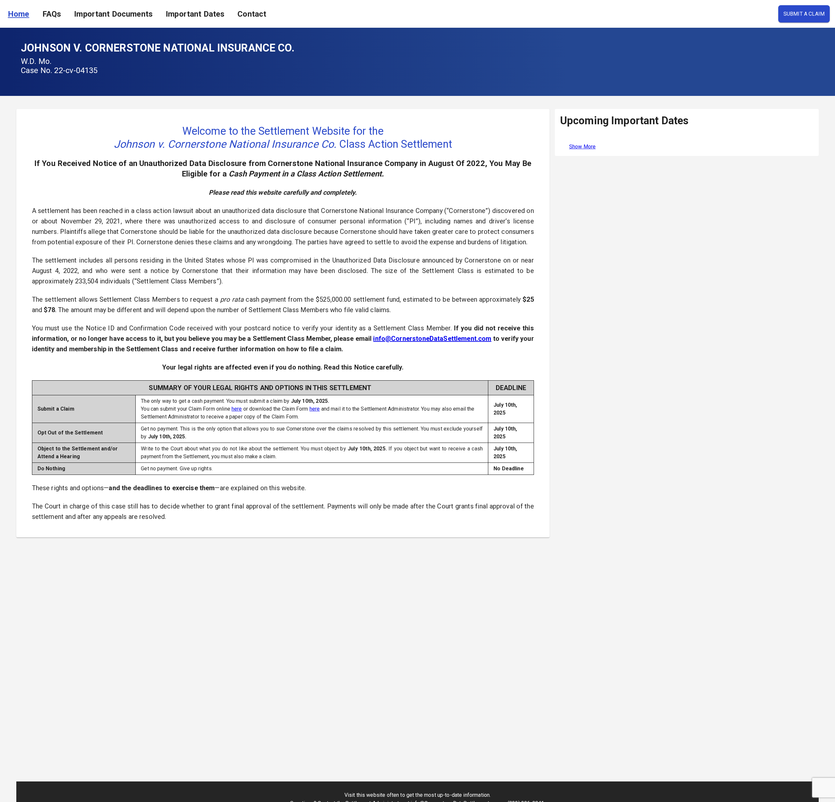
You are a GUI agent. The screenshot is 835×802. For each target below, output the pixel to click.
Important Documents (113, 14)
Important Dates (195, 14)
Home (18, 14)
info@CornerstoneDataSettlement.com (432, 338)
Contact (251, 14)
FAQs (51, 14)
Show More (582, 147)
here (237, 409)
